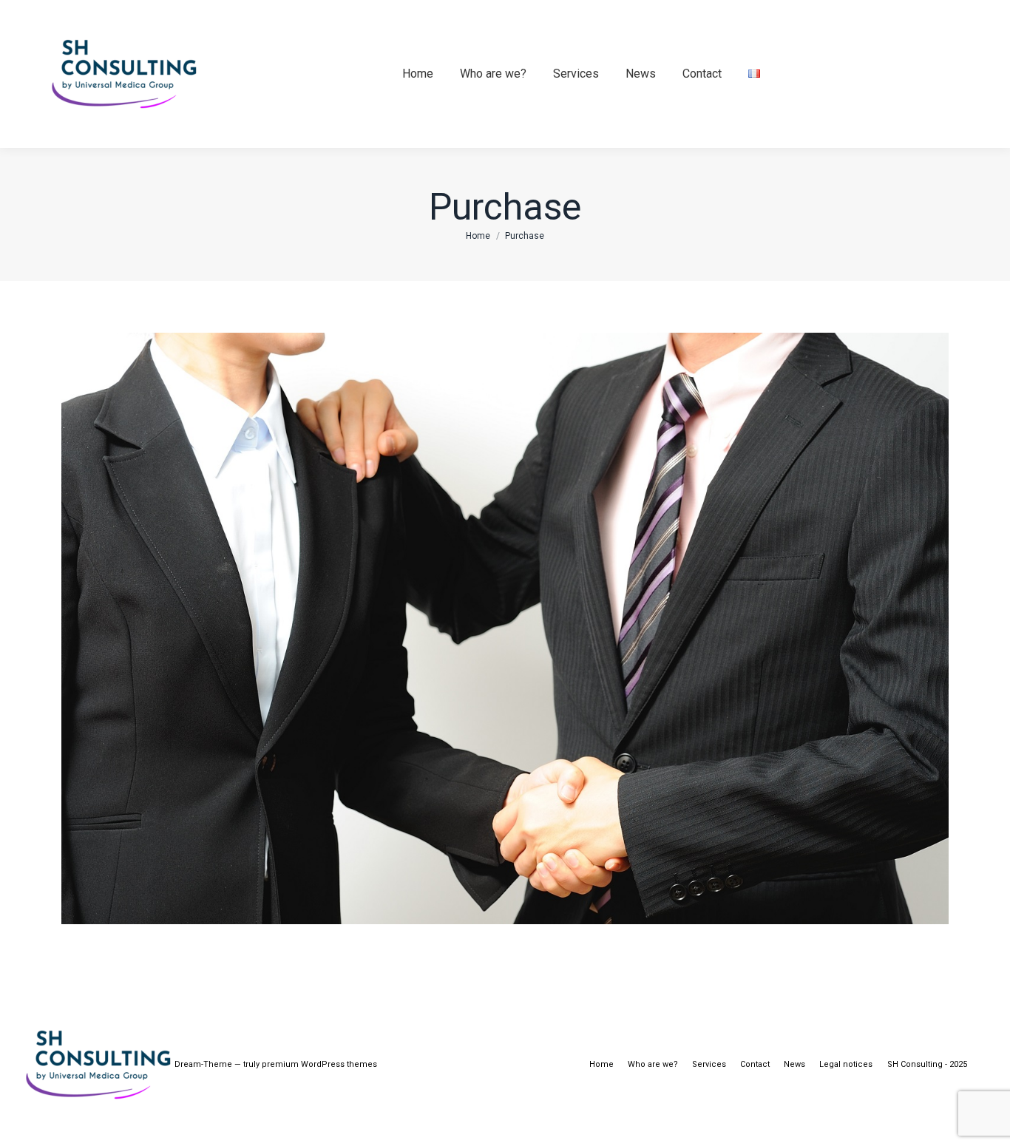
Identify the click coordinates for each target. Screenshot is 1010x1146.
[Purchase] (505, 628)
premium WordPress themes (319, 1064)
